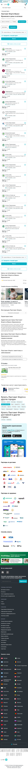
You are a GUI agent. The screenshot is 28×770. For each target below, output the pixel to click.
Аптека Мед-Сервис (25, 81)
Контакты (3, 591)
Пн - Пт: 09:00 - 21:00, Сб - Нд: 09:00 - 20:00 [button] (15, 94)
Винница (3, 401)
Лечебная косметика (5, 627)
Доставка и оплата (5, 589)
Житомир (13, 401)
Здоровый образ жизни (6, 644)
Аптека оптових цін (25, 195)
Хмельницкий (9, 409)
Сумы (19, 406)
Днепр (8, 401)
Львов (22, 404)
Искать (14, 38)
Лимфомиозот (25, 91)
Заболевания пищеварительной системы (11, 356)
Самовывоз (13, 27)
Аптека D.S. (25, 70)
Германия (9, 419)
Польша (3, 419)
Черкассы (16, 409)
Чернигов (22, 409)
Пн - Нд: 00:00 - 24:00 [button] (10, 115)
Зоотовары (3, 642)
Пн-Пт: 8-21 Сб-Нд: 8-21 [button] (11, 147)
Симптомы (3, 648)
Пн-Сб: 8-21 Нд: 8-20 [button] (10, 104)
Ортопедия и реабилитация (7, 634)
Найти (25, 7)
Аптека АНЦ (25, 48)
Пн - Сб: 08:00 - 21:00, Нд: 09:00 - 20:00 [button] (14, 125)
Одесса (9, 406)
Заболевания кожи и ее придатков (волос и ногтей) (12, 359)
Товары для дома (5, 638)
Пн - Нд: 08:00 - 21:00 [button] (10, 51)
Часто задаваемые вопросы (7, 593)
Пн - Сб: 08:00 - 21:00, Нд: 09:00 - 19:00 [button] (14, 62)
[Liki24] (4, 759)
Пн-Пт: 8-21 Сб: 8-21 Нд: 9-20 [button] (12, 228)
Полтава (14, 406)
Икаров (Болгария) (25, 133)
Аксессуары (3, 646)
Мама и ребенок (4, 636)
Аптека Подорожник (25, 59)
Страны (2, 603)
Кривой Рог (17, 404)
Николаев (4, 406)
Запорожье (19, 401)
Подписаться (23, 581)
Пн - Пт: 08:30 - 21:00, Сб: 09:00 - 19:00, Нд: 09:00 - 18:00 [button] (15, 73)
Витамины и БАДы (5, 625)
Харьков (23, 406)
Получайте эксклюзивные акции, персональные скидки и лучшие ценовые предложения (13, 577)
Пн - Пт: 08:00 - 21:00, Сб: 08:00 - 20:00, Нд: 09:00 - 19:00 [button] (15, 136)
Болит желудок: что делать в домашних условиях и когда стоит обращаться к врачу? (11, 302)
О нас (2, 601)
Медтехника (3, 631)
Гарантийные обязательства (7, 609)
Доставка (4, 27)
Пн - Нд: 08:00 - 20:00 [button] (10, 167)
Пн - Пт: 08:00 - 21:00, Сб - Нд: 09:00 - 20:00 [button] (15, 248)
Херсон (3, 409)
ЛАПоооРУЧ (4, 640)
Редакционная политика (6, 611)
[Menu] (1, 4)
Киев (12, 404)
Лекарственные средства (6, 621)
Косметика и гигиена (5, 623)
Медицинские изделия (6, 629)
